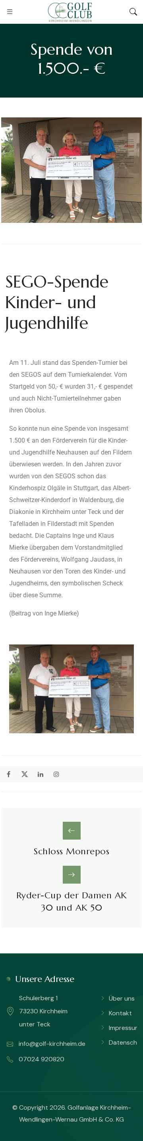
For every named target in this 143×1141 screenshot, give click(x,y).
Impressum (124, 1028)
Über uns (122, 998)
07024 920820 (40, 1059)
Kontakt (120, 1013)
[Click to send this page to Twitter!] (24, 774)
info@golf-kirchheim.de (51, 1043)
